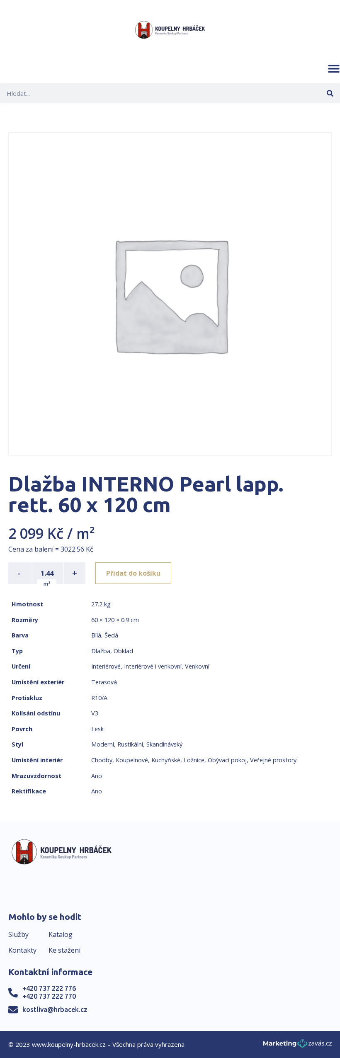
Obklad (123, 651)
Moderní (102, 744)
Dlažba (100, 651)
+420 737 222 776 (49, 988)
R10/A (99, 698)
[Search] (330, 93)
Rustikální (130, 744)
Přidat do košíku (133, 573)
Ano (96, 776)
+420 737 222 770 (49, 996)
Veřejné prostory (273, 760)
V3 (94, 713)
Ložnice (194, 760)
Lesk (97, 729)
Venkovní (197, 666)
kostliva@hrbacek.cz (54, 1009)
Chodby (101, 760)
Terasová (104, 682)
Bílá (96, 635)
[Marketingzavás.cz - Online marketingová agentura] (297, 1045)
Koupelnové (132, 760)
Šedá (111, 635)
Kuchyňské (165, 760)
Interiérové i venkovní (153, 666)
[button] (334, 68)
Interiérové (106, 666)
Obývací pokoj (227, 760)
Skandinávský (164, 744)
